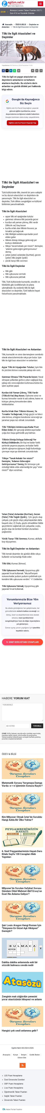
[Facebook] (3, 70)
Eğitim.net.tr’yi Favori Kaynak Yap (22, 123)
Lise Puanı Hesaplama (13, 1088)
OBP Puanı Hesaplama (13, 1084)
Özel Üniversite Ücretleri (14, 1080)
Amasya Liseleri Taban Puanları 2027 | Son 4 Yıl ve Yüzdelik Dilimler (26, 11)
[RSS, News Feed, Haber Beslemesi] (23, 1065)
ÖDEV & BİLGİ (20, 24)
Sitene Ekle (22, 1058)
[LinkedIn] (10, 70)
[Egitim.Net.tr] (13, 3)
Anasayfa (8, 24)
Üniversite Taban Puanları (14, 1100)
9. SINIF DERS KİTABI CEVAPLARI (22, 642)
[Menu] (40, 4)
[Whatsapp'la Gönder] (14, 70)
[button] (32, 70)
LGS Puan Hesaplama (13, 1075)
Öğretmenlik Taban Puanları (15, 1092)
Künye (15, 1055)
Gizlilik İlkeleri (35, 1055)
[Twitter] (7, 70)
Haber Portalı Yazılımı (14, 1109)
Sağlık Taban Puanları (13, 1096)
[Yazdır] (18, 70)
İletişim (24, 1055)
